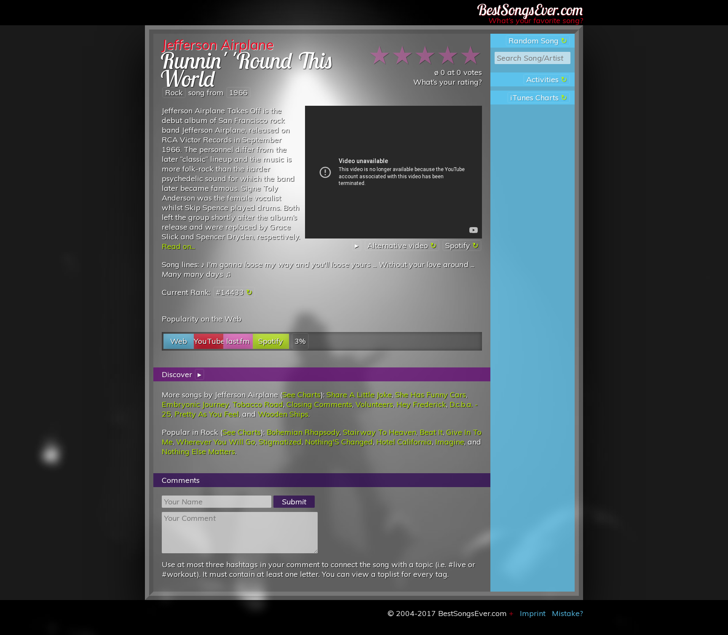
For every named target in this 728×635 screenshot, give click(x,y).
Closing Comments (319, 404)
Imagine (449, 442)
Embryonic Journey (195, 404)
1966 (238, 92)
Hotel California (404, 442)
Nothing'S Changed (339, 442)
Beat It (431, 432)
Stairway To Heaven (379, 432)
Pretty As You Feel (206, 414)
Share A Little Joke (359, 394)
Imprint (533, 613)
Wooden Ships (283, 414)
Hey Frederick (421, 404)
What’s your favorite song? (535, 20)
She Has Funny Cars (430, 394)
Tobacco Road (257, 404)
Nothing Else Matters (198, 451)
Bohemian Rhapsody (303, 432)
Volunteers (374, 404)
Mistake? (567, 613)
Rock (174, 92)
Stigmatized (280, 442)
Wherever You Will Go (215, 442)
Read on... (178, 246)
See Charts (301, 394)
